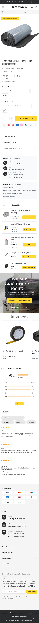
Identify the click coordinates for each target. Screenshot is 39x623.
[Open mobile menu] (3, 7)
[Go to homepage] (20, 7)
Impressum (5, 613)
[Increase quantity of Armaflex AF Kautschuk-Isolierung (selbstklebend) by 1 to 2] (11, 118)
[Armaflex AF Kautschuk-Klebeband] (15, 334)
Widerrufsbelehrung (25, 613)
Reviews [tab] (6, 412)
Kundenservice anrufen (19, 307)
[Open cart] (36, 7)
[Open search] (7, 7)
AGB (12, 616)
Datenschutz (14, 613)
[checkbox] (31, 422)
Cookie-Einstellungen (21, 616)
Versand (34, 613)
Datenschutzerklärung (7, 598)
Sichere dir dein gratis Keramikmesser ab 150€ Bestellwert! (19, 2)
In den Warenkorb (29, 229)
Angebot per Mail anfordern (19, 300)
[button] (19, 383)
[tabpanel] (19, 447)
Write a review (19, 404)
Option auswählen (29, 217)
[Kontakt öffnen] (32, 7)
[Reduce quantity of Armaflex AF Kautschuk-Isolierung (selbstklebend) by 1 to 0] (3, 118)
